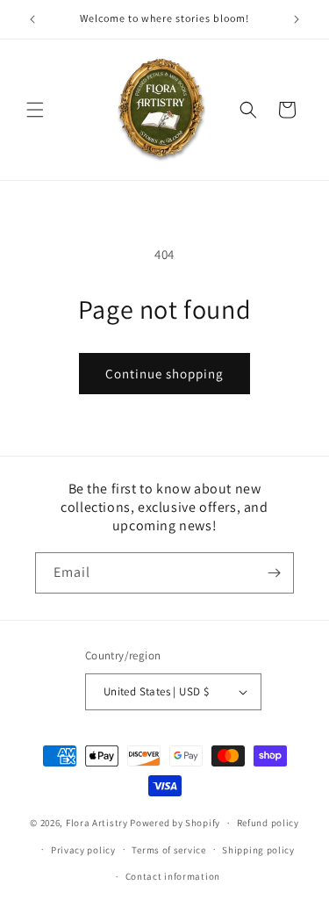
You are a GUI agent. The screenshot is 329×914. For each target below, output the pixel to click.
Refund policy (268, 823)
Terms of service (168, 850)
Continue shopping (164, 373)
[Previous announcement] (32, 19)
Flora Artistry (97, 823)
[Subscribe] (273, 573)
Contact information (172, 876)
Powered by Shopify (175, 823)
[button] (35, 109)
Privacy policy (83, 850)
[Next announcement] (296, 19)
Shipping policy (258, 850)
